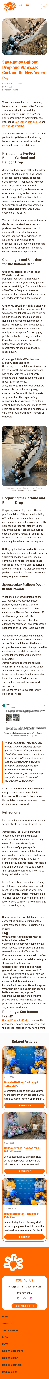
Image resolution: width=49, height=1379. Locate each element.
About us (7, 1323)
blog (5, 1337)
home (5, 1316)
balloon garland (12, 1365)
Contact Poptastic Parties (16, 1019)
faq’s (5, 1344)
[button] (44, 6)
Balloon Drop (10, 1358)
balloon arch (10, 1371)
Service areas (10, 1330)
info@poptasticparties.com (24, 1286)
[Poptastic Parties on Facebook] (18, 1299)
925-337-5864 (24, 5)
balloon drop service (13, 125)
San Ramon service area (28, 121)
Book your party (24, 1306)
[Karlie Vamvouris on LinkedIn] (30, 1299)
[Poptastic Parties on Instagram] (24, 1299)
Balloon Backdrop (12, 1351)
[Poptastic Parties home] (9, 6)
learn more (24, 1105)
